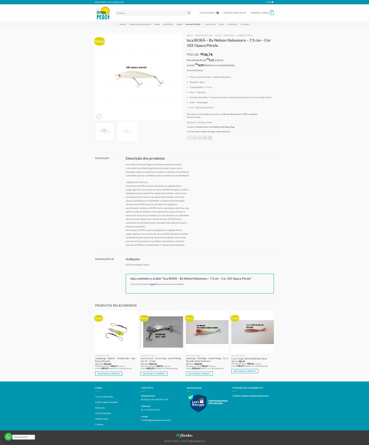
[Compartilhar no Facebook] (189, 138)
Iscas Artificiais (193, 24)
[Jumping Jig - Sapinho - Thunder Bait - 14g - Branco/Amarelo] (116, 332)
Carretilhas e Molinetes (140, 24)
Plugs (218, 35)
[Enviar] (189, 13)
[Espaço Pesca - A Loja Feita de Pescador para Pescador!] (103, 13)
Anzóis (122, 24)
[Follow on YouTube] (272, 2)
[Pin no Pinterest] (205, 138)
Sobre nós (100, 407)
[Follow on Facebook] (267, 2)
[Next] (177, 76)
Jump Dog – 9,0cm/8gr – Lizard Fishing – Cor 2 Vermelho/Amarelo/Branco (207, 359)
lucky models (201, 131)
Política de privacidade (106, 402)
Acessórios (168, 24)
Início (190, 35)
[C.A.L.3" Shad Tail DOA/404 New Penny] (252, 332)
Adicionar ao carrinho (108, 374)
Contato (99, 424)
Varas (157, 24)
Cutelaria (245, 24)
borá (193, 131)
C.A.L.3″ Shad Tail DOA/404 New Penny (249, 358)
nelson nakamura (223, 131)
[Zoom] (99, 116)
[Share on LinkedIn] (210, 138)
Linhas (179, 24)
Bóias (221, 24)
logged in (153, 284)
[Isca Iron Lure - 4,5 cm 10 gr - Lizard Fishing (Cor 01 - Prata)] (162, 332)
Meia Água (229, 35)
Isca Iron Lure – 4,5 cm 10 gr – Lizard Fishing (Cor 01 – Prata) (161, 359)
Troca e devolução (104, 396)
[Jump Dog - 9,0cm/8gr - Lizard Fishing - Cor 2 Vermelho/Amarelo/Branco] (207, 332)
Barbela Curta (245, 35)
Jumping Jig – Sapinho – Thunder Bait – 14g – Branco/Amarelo (115, 359)
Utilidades (232, 24)
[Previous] (100, 76)
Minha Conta (101, 418)
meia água (211, 131)
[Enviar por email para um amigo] (199, 138)
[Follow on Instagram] (270, 2)
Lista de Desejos (103, 413)
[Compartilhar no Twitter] (194, 138)
